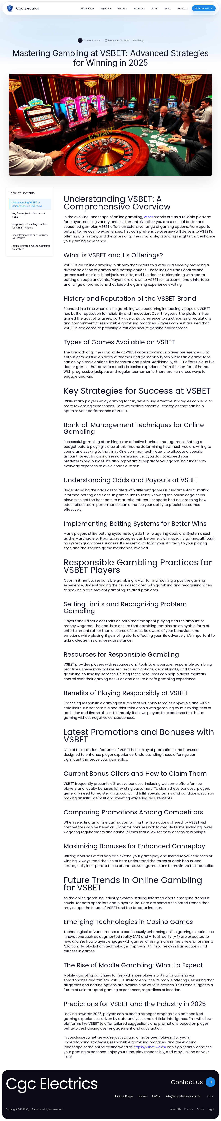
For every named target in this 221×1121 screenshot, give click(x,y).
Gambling (138, 40)
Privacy (188, 1109)
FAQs (156, 1096)
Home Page (124, 1096)
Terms (200, 1109)
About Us (175, 1109)
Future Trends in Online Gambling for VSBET (31, 247)
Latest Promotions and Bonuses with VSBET (30, 236)
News (142, 1096)
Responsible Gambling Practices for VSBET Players (30, 226)
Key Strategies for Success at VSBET (29, 215)
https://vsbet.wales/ (149, 1047)
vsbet (148, 217)
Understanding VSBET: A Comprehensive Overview (27, 204)
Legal (211, 1109)
